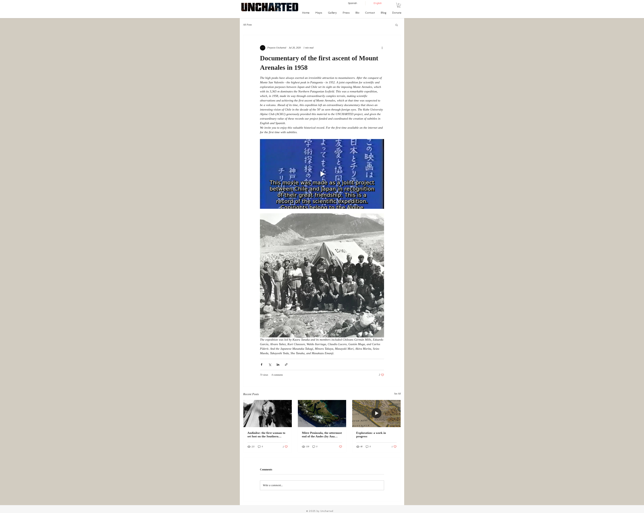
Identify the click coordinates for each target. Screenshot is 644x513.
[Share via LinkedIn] (278, 364)
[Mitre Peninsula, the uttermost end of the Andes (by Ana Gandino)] (322, 413)
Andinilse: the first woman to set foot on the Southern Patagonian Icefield (266, 434)
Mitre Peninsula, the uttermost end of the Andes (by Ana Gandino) (322, 434)
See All (397, 393)
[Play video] (322, 174)
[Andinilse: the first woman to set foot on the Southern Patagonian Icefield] (267, 413)
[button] (399, 5)
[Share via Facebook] (261, 364)
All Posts (247, 24)
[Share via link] (286, 364)
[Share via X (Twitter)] (269, 364)
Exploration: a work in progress (371, 434)
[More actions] (382, 48)
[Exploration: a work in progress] (376, 413)
